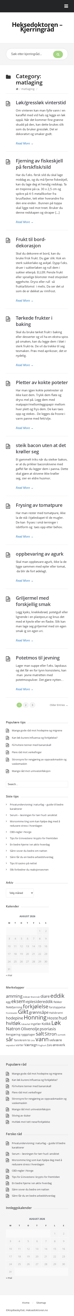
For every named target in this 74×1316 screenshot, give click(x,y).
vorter (20, 1045)
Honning (35, 1017)
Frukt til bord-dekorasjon (31, 242)
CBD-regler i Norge (21, 832)
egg (8, 1002)
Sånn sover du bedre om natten (28, 851)
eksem (18, 1001)
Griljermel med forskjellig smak (33, 601)
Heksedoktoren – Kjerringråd (37, 26)
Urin (33, 1040)
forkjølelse (35, 1006)
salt (40, 1033)
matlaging (28, 89)
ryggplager (28, 1034)
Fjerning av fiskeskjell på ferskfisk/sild (39, 163)
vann (42, 1039)
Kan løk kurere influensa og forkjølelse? (35, 737)
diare (45, 996)
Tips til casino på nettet (23, 863)
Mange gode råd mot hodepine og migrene (37, 730)
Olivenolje (30, 1028)
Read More (25, 143)
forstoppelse (57, 1007)
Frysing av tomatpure (39, 505)
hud (63, 1018)
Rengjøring (13, 1034)
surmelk (61, 1034)
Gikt (23, 1012)
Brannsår (35, 997)
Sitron (51, 1034)
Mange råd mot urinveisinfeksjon (31, 771)
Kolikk (46, 1023)
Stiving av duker (21, 1115)
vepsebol (10, 1045)
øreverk (59, 1044)
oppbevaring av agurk (39, 554)
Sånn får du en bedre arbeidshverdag (31, 857)
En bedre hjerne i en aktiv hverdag (30, 844)
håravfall (25, 1024)
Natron (13, 1028)
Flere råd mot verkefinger (27, 752)
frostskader (11, 1013)
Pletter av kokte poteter (42, 382)
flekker (57, 1002)
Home (25, 1302)
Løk (56, 1023)
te (28, 1040)
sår (9, 1039)
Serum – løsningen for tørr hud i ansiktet (33, 815)
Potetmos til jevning (37, 657)
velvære (55, 1040)
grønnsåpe (39, 1012)
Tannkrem (20, 1040)
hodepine (14, 1018)
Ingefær (36, 1024)
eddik (57, 995)
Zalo (49, 1045)
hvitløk (13, 1023)
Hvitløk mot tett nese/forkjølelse (31, 1122)
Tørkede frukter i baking (34, 321)
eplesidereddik (39, 1001)
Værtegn (30, 1044)
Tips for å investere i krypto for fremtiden (34, 838)
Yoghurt (42, 1045)
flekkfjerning (14, 1007)
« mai (9, 1278)
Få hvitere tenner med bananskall (31, 745)
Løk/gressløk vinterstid (41, 102)
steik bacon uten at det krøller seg (41, 448)
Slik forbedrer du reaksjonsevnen (29, 869)
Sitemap (41, 1302)
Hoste (52, 1018)
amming (14, 996)
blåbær (26, 997)
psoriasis (48, 1028)
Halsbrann (56, 1013)
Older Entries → (59, 705)
